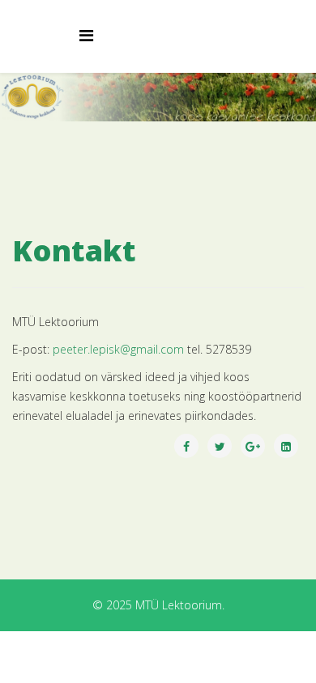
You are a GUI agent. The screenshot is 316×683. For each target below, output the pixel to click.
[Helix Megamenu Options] (86, 35)
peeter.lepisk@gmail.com (118, 349)
